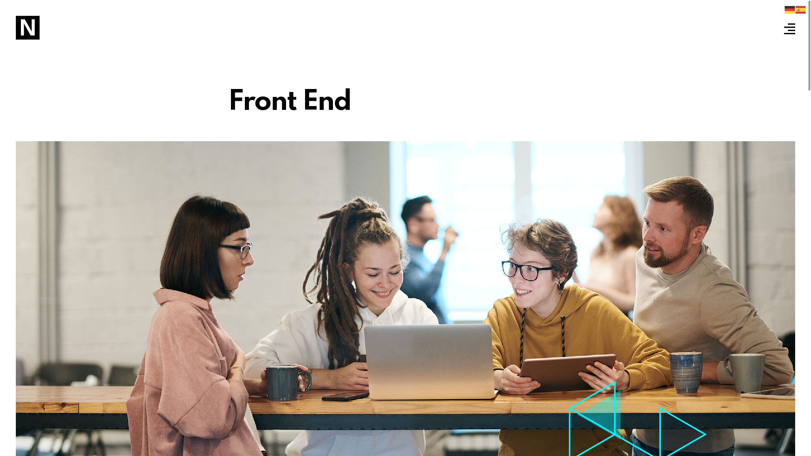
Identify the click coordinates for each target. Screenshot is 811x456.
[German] (790, 10)
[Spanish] (800, 10)
